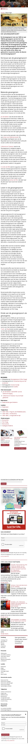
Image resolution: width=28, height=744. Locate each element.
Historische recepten (6, 681)
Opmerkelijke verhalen (6, 686)
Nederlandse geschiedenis (10, 402)
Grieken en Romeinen (6, 691)
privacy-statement (5, 556)
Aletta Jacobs (4, 653)
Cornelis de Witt (5, 167)
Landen (3, 664)
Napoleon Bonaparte (5, 659)
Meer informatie (20, 448)
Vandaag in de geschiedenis (4, 640)
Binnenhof (5, 420)
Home (2, 12)
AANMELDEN (5, 445)
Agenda (2, 644)
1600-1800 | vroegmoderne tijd (11, 415)
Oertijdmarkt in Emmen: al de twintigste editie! (18, 620)
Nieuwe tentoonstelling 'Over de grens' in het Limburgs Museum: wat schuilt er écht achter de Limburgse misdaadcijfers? (19, 568)
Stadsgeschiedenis (7, 426)
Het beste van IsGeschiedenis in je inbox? (6, 438)
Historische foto (4, 680)
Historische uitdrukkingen (7, 683)
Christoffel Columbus (6, 655)
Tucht (2, 329)
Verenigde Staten (5, 671)
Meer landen (4, 674)
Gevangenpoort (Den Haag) (19, 379)
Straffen (15, 387)
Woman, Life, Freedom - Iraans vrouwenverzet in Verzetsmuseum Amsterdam (19, 604)
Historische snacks (6, 677)
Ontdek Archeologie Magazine (20, 438)
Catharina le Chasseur (7, 146)
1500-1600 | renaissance (9, 413)
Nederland (5, 407)
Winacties (3, 647)
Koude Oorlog (4, 701)
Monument (5, 424)
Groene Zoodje (15, 385)
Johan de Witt (14, 180)
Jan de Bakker (5, 117)
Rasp (8, 329)
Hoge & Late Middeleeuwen (4, 694)
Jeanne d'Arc (4, 658)
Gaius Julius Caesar (5, 656)
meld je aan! (19, 647)
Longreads (3, 646)
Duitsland (3, 669)
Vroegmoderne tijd (5, 698)
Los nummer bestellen (6, 708)
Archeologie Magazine (6, 710)
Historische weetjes (5, 684)
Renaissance (4, 696)
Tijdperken (4, 689)
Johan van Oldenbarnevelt (10, 137)
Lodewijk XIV (4, 660)
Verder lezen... (5, 582)
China (2, 672)
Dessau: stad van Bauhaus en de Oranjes (19, 585)
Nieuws (2, 643)
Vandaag (3, 637)
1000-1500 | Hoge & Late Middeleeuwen (14, 412)
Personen (3, 650)
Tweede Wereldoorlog (6, 699)
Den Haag (5, 422)
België (2, 668)
